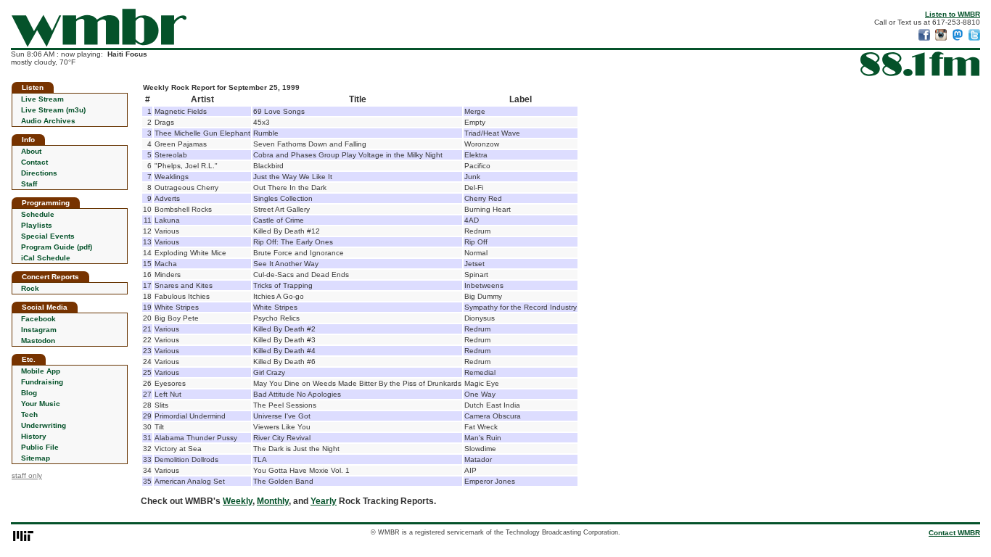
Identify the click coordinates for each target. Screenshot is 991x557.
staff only (27, 475)
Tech (29, 414)
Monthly (273, 501)
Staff (29, 184)
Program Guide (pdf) (56, 247)
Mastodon (38, 340)
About (31, 151)
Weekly (237, 501)
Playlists (36, 225)
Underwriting (43, 425)
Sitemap (35, 458)
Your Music (40, 404)
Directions (39, 173)
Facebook (38, 319)
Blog (29, 393)
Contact (34, 162)
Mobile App (40, 371)
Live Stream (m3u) (53, 110)
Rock (30, 288)
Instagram (39, 330)
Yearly (324, 501)
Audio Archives (48, 121)
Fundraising (42, 382)
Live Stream (42, 99)
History (33, 436)
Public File (40, 447)
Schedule (37, 214)
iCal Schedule (45, 258)
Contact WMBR (954, 533)
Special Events (48, 236)
